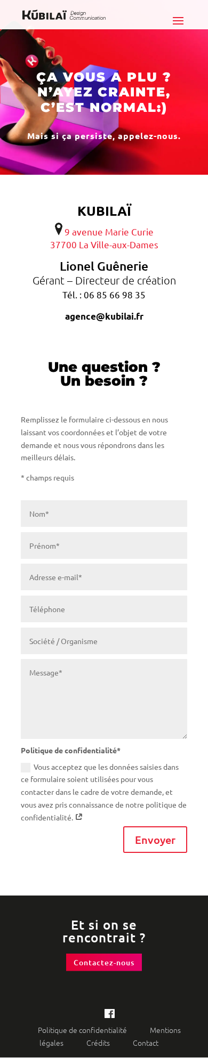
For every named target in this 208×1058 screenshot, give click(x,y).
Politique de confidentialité (83, 1029)
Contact (145, 1042)
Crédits (98, 1042)
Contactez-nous (104, 962)
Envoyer (155, 840)
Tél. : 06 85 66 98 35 (104, 294)
